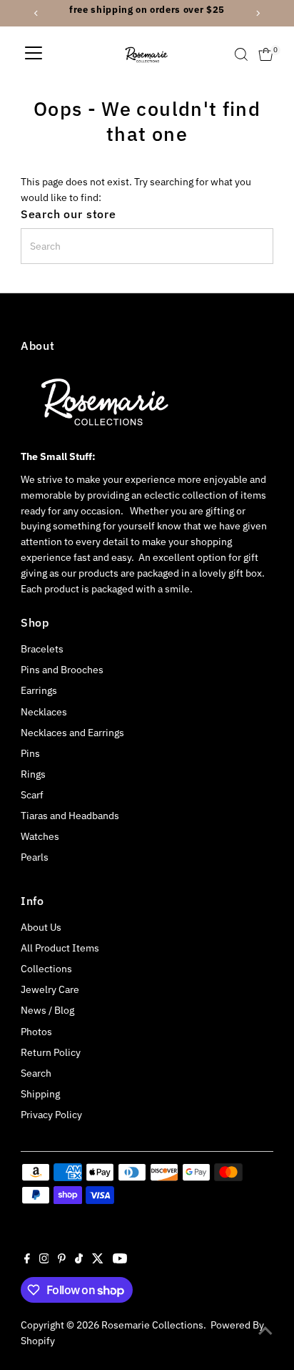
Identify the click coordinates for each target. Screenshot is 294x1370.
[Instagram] (44, 1260)
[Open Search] (241, 54)
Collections (46, 968)
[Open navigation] (33, 54)
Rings (33, 774)
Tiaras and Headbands (70, 815)
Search (36, 1073)
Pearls (35, 857)
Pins (30, 753)
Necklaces (44, 711)
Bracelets (42, 648)
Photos (36, 1031)
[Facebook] (27, 1260)
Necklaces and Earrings (72, 732)
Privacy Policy (51, 1114)
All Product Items (60, 947)
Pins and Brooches (62, 669)
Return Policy (51, 1052)
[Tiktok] (78, 1260)
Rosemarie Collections (152, 1324)
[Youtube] (120, 1260)
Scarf (32, 794)
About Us (41, 927)
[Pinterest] (61, 1260)
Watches (40, 836)
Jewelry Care (50, 989)
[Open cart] (265, 54)
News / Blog (47, 1010)
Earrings (39, 690)
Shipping (40, 1093)
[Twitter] (97, 1260)
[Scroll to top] (265, 1330)
